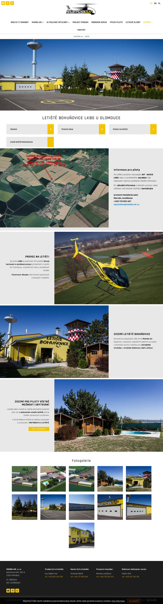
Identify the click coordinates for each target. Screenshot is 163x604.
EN (155, 3)
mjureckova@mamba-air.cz (126, 204)
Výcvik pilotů (116, 22)
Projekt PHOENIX (80, 22)
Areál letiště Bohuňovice (21, 141)
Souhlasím (134, 601)
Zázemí (13, 129)
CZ (151, 3)
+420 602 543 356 (55, 576)
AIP (143, 174)
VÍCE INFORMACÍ (39, 429)
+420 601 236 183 (132, 576)
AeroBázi (142, 177)
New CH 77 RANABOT (20, 22)
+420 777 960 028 (81, 576)
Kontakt (81, 30)
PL (159, 3)
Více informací (118, 601)
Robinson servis (99, 22)
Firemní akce (68, 129)
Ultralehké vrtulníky (57, 22)
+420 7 (102, 576)
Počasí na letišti (120, 129)
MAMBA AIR (37, 22)
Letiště (146, 22)
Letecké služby (133, 22)
